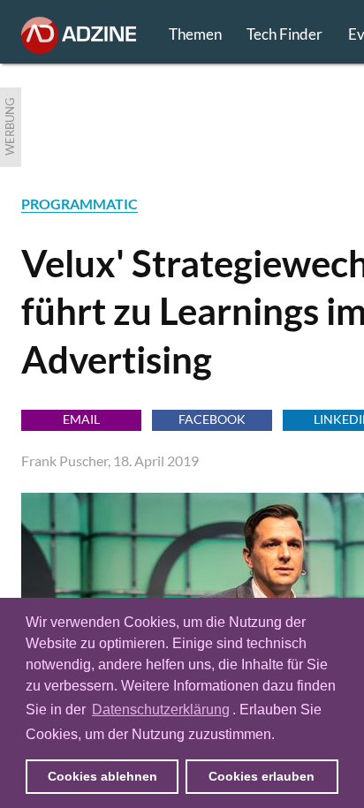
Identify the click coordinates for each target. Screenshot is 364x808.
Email (81, 419)
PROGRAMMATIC (79, 203)
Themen (195, 34)
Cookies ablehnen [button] (102, 776)
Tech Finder (284, 34)
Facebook (212, 419)
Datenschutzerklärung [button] (161, 709)
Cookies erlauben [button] (262, 776)
